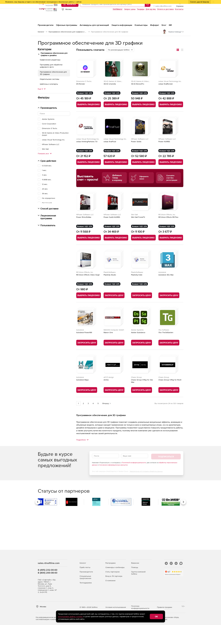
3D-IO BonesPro (137, 84)
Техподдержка (86, 583)
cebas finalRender (165, 84)
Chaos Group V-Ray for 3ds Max (142, 381)
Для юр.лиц (151, 9)
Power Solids (136, 141)
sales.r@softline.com (163, 6)
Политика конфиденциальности (140, 607)
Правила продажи (164, 607)
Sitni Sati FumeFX (138, 217)
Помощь (134, 567)
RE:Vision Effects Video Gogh (88, 275)
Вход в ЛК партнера (113, 576)
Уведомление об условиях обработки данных (146, 471)
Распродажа (110, 563)
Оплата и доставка (165, 9)
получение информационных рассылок (113, 465)
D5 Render (80, 84)
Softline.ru (117, 9)
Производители (86, 572)
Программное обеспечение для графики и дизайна (54, 54)
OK (156, 616)
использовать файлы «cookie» (70, 616)
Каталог (83, 563)
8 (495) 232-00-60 (47, 569)
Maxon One (108, 332)
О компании (110, 580)
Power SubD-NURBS (112, 217)
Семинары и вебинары (114, 567)
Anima (106, 380)
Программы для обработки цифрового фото (51, 66)
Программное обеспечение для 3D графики (53, 73)
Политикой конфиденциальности (134, 462)
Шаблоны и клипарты (49, 84)
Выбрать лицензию (88, 104)
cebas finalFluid (110, 141)
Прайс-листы (85, 567)
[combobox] (120, 50)
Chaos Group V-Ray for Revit (169, 380)
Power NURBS (164, 141)
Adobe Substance (138, 332)
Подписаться (166, 456)
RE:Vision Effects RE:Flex (168, 217)
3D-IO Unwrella (110, 84)
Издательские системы (49, 79)
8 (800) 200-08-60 (47, 572)
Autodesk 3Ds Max (166, 275)
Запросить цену (114, 295)
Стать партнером (112, 572)
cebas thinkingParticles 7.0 (86, 141)
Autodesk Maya (82, 380)
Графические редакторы (50, 60)
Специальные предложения (85, 577)
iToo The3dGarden (165, 332)
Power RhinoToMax (83, 217)
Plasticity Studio (110, 275)
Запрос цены (129, 9)
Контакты (179, 9)
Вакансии (135, 563)
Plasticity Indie (136, 275)
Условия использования (115, 607)
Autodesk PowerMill (84, 332)
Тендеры (140, 9)
